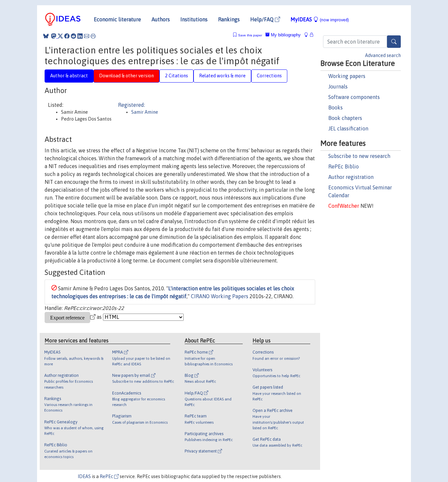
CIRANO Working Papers (219, 296)
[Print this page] (93, 36)
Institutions (194, 19)
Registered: (131, 105)
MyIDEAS (320, 19)
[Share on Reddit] (73, 36)
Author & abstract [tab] (69, 75)
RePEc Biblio (343, 166)
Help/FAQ (262, 19)
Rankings (229, 19)
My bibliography (285, 34)
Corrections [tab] (269, 75)
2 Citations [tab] (176, 75)
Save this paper (250, 35)
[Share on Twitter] (60, 36)
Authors (161, 19)
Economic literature (117, 19)
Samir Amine (144, 112)
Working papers (346, 76)
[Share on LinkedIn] (80, 36)
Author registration (351, 177)
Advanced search (383, 55)
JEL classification (348, 128)
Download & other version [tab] (126, 75)
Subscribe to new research (359, 156)
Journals (338, 86)
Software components (354, 97)
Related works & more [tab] (222, 75)
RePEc (107, 476)
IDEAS (84, 476)
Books (335, 107)
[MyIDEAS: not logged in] (308, 35)
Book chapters (345, 118)
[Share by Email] (86, 36)
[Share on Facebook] (67, 36)
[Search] (394, 41)
